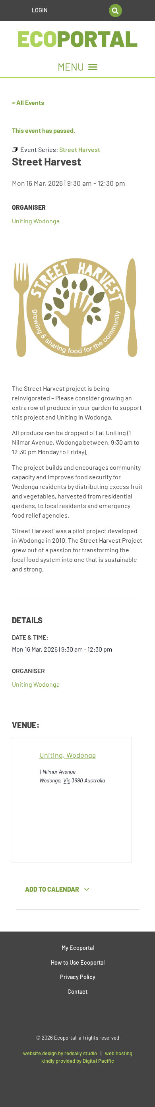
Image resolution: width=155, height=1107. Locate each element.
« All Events (28, 102)
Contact (77, 991)
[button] (115, 10)
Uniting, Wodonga (67, 754)
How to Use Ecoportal (78, 962)
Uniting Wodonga (36, 221)
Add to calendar (52, 889)
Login (40, 10)
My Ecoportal (78, 947)
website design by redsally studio (60, 1053)
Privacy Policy (77, 976)
